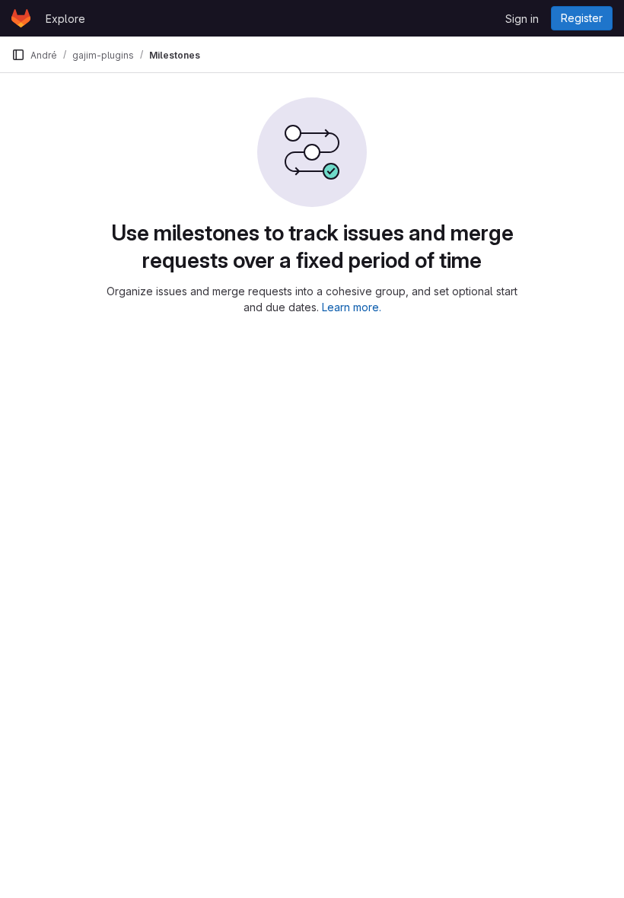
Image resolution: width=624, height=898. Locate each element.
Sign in (522, 18)
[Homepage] (20, 18)
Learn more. (351, 307)
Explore (65, 18)
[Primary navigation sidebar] (18, 55)
